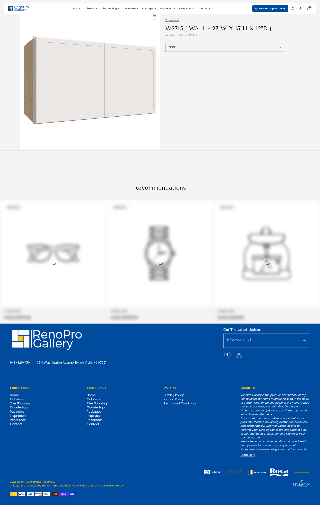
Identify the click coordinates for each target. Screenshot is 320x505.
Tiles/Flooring (20, 403)
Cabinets (17, 399)
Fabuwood (172, 20)
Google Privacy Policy (73, 485)
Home (14, 395)
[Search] (293, 8)
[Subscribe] (304, 340)
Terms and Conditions (180, 403)
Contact (16, 424)
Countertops (19, 407)
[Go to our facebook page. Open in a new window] (227, 355)
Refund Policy (174, 399)
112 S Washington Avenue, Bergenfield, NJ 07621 (71, 363)
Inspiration (18, 416)
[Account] (300, 8)
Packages (17, 412)
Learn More (247, 455)
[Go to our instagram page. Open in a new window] (239, 355)
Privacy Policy (174, 395)
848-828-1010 (20, 363)
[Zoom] (154, 16)
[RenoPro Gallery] (18, 8)
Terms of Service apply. (108, 485)
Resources (18, 420)
